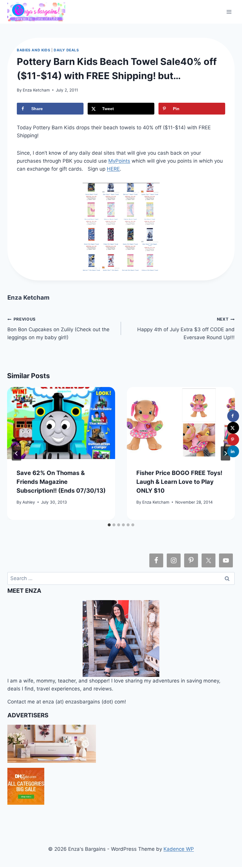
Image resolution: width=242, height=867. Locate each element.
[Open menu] (229, 11)
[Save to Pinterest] (233, 439)
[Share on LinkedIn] (233, 451)
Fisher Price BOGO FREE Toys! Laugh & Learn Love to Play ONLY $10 (179, 481)
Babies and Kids (33, 50)
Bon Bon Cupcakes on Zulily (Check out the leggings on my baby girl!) (58, 328)
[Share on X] (233, 428)
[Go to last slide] (16, 453)
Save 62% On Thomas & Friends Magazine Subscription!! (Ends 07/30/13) (61, 481)
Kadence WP (178, 849)
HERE (113, 169)
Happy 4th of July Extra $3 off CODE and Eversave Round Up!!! (186, 328)
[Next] (225, 453)
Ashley (28, 502)
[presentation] (61, 423)
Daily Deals (66, 50)
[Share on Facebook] (233, 416)
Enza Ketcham (36, 90)
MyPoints (119, 161)
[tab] (109, 524)
